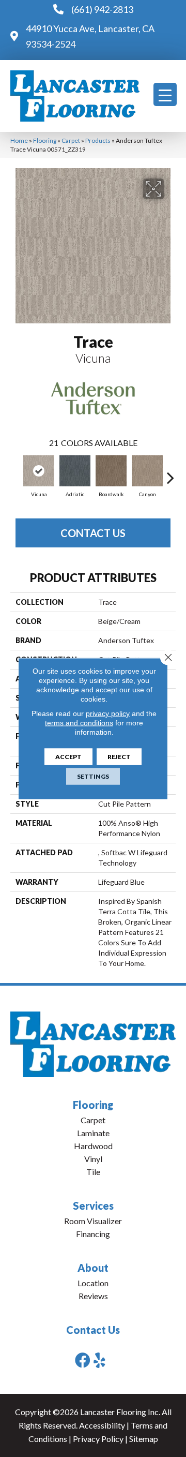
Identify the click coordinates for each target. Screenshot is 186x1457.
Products (98, 140)
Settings (93, 776)
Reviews (93, 1296)
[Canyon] (147, 471)
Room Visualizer (93, 1221)
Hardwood (93, 1146)
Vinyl (93, 1159)
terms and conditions (79, 723)
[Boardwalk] (111, 471)
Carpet (70, 140)
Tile (93, 1172)
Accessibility (102, 1425)
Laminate (93, 1133)
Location (93, 1283)
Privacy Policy (98, 1439)
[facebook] (82, 1360)
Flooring (44, 140)
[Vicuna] (39, 471)
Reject (119, 757)
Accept (68, 757)
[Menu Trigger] (165, 94)
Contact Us (93, 533)
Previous (15, 472)
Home (19, 140)
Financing (93, 1234)
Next (170, 472)
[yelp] (99, 1360)
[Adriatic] (75, 471)
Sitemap (143, 1439)
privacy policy (108, 713)
